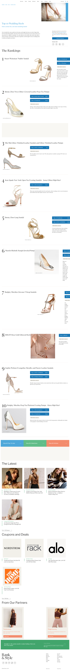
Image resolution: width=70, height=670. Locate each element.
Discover (21, 1)
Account (62, 1)
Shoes (6, 4)
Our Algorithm (59, 656)
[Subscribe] (64, 643)
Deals (26, 1)
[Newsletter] (65, 1)
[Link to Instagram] (6, 663)
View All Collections (31, 443)
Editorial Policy (59, 657)
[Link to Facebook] (3, 663)
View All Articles (53, 443)
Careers (58, 660)
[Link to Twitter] (15, 663)
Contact (58, 659)
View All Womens (6, 530)
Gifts (50, 1)
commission (58, 34)
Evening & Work (13, 4)
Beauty (29, 1)
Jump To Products (60, 38)
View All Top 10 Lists (9, 443)
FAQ (58, 658)
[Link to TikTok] (12, 663)
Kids (42, 1)
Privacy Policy (59, 668)
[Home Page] (6, 1)
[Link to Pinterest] (9, 663)
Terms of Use (47, 668)
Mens (38, 1)
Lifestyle (45, 1)
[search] (67, 1)
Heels (9, 4)
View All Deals (5, 598)
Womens (33, 1)
